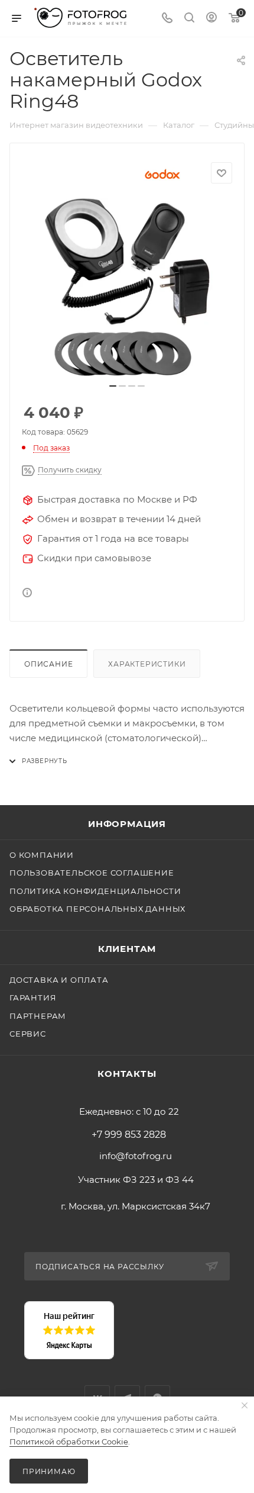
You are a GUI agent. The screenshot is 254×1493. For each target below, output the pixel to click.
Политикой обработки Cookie (68, 1441)
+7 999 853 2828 (129, 1135)
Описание (48, 663)
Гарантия (32, 997)
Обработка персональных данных (97, 908)
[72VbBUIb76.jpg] (127, 287)
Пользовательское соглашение (91, 872)
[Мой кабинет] (211, 18)
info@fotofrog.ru (135, 1155)
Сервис (27, 1033)
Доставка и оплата (59, 979)
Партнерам (37, 1016)
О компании (41, 855)
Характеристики (146, 663)
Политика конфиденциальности (95, 891)
